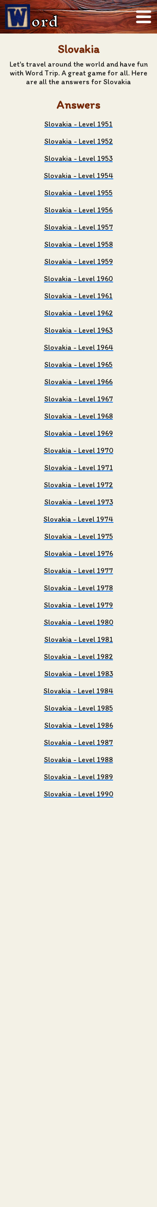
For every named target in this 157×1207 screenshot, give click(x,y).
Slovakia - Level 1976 (78, 553)
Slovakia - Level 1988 (78, 759)
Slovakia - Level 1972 (78, 484)
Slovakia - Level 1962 (78, 312)
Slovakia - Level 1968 (78, 415)
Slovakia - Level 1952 (78, 141)
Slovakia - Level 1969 (78, 433)
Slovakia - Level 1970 (78, 450)
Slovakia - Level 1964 (78, 347)
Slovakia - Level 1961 (78, 295)
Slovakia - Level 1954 (78, 175)
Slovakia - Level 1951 (78, 123)
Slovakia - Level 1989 (78, 776)
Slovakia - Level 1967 (78, 398)
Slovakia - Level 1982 (78, 656)
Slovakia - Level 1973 (78, 501)
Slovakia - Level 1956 (78, 209)
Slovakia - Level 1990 (78, 793)
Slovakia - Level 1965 (78, 364)
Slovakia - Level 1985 (78, 707)
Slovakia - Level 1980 (78, 622)
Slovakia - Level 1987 (78, 742)
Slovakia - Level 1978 (78, 587)
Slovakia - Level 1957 (78, 226)
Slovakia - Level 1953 (78, 158)
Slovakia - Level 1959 (78, 261)
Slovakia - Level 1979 (78, 604)
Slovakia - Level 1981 (78, 639)
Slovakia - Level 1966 (78, 381)
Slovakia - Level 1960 (78, 278)
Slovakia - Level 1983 (78, 673)
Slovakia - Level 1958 (78, 244)
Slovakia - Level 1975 (78, 536)
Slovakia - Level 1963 (78, 330)
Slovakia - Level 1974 (78, 518)
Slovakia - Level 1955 (78, 192)
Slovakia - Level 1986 (78, 725)
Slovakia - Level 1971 (78, 467)
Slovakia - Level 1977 (78, 570)
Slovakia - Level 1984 (78, 690)
